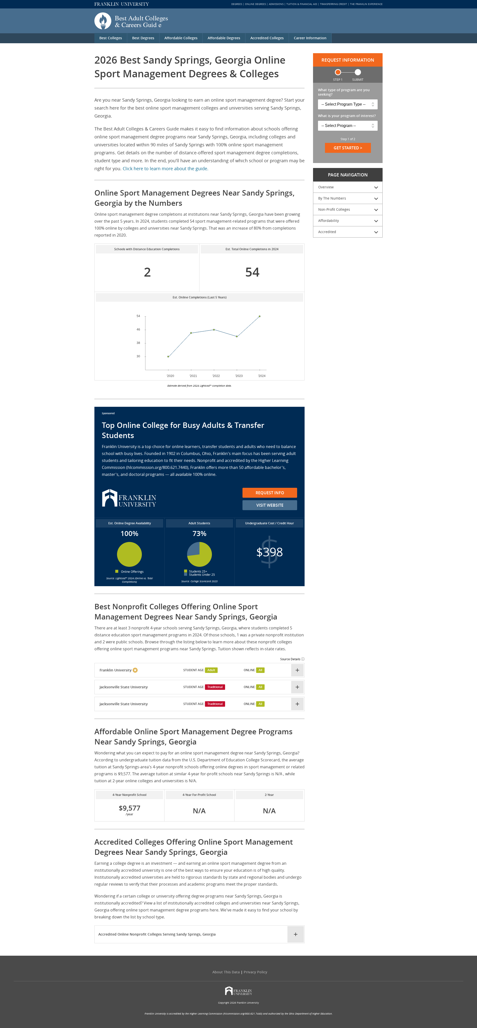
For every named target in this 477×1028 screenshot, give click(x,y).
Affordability (328, 220)
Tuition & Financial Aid (301, 4)
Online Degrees (255, 4)
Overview (326, 187)
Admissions (276, 4)
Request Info (270, 492)
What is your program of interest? (347, 116)
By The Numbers (332, 198)
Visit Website (269, 505)
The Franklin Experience (366, 4)
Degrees (236, 4)
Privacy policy (255, 972)
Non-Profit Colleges (334, 209)
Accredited (327, 231)
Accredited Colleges (267, 38)
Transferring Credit (333, 4)
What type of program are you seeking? (344, 92)
